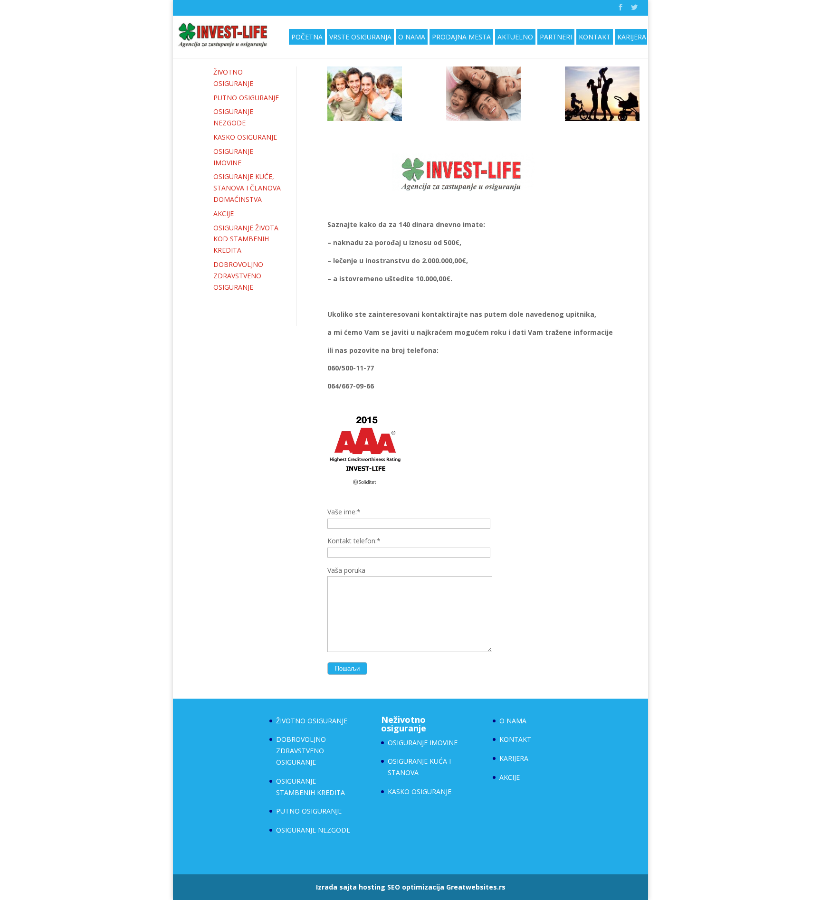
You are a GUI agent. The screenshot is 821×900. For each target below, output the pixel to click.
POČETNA (307, 36)
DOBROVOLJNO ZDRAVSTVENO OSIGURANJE (238, 276)
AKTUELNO (515, 36)
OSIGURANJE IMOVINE (423, 742)
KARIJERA (631, 36)
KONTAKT (595, 36)
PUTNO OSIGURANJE (246, 97)
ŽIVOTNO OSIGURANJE (311, 720)
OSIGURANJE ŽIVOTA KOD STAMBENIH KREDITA (245, 239)
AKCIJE (223, 213)
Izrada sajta (336, 886)
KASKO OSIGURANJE (245, 137)
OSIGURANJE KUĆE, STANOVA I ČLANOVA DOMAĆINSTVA (247, 188)
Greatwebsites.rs (476, 886)
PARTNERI (556, 36)
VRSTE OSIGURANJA (360, 36)
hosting (372, 886)
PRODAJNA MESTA (461, 36)
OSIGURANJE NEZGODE (313, 829)
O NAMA (411, 36)
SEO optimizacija (415, 886)
